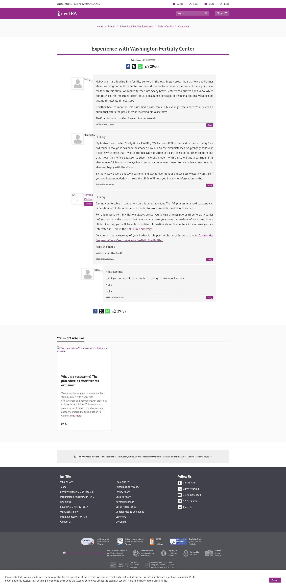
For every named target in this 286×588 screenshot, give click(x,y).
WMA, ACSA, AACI (92, 3)
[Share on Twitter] (134, 66)
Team (63, 487)
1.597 (195, 3)
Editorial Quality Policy (127, 487)
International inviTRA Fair (73, 516)
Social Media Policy (126, 506)
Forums (112, 26)
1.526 (226, 3)
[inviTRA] (67, 13)
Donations (121, 521)
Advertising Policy (125, 502)
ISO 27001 (65, 502)
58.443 (179, 3)
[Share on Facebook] (128, 66)
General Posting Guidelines (130, 511)
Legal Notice (122, 482)
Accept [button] (275, 580)
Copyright (121, 516)
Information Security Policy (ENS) (77, 497)
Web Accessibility (69, 511)
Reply (210, 125)
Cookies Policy (123, 497)
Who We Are (66, 482)
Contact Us (66, 521)
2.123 (211, 3)
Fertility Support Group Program (77, 492)
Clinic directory (142, 229)
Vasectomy (183, 26)
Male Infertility (165, 26)
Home (100, 26)
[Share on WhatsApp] (140, 66)
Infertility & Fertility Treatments (136, 26)
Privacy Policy (123, 492)
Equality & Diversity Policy (74, 506)
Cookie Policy (160, 581)
